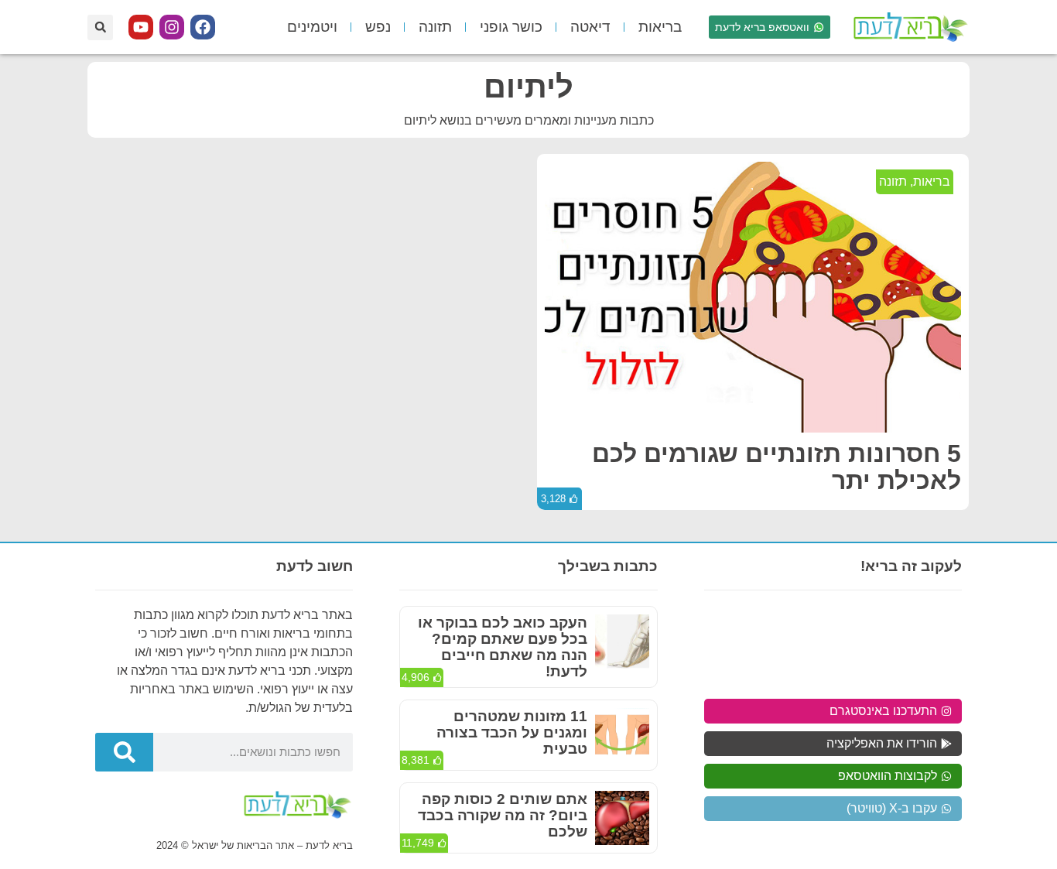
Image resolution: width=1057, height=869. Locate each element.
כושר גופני (511, 27)
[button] (100, 27)
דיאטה (590, 27)
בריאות (660, 27)
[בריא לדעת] (908, 27)
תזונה (435, 27)
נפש (378, 27)
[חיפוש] (124, 752)
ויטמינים (312, 27)
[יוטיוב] (140, 27)
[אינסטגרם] (171, 27)
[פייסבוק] (202, 27)
